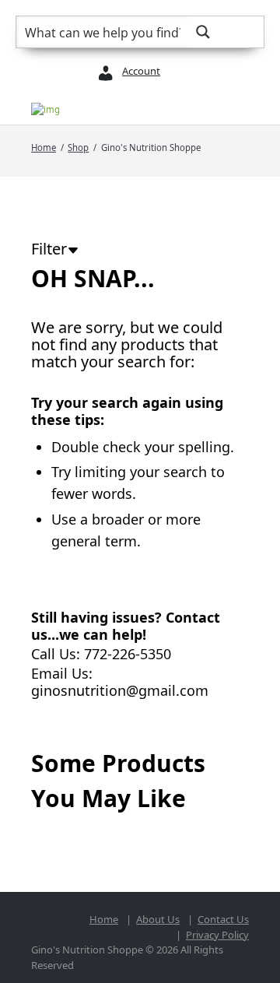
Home (43, 147)
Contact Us (223, 919)
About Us (158, 919)
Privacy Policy (217, 935)
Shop (78, 147)
